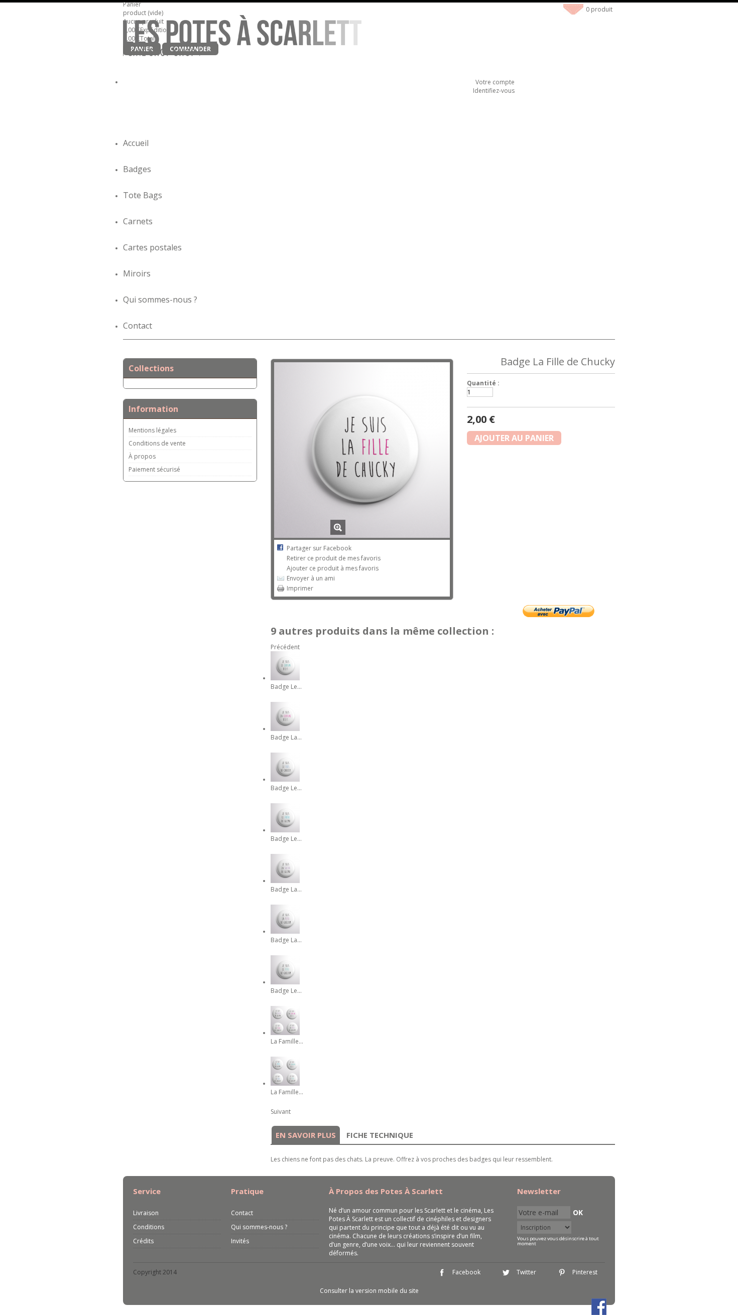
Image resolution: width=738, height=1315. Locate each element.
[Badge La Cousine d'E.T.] (285, 728)
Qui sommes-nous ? (160, 299)
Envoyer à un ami (311, 578)
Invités (240, 1241)
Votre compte (495, 82)
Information (153, 408)
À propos (142, 456)
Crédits (143, 1241)
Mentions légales (152, 430)
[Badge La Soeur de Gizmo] (285, 880)
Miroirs (137, 273)
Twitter (526, 1272)
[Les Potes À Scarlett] (242, 37)
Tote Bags (142, 195)
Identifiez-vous (494, 90)
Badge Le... (286, 686)
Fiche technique (379, 1135)
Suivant (281, 1111)
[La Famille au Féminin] (285, 1033)
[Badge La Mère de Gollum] (285, 931)
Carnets (138, 221)
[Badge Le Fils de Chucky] (285, 779)
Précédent (285, 647)
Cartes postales (152, 247)
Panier (133, 4)
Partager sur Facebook (319, 548)
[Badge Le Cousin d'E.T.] (285, 678)
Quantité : (483, 383)
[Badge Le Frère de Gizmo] (285, 830)
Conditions (148, 1227)
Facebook (466, 1272)
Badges (137, 169)
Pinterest (584, 1272)
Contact (137, 325)
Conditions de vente (157, 443)
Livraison (146, 1213)
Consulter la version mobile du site (369, 1290)
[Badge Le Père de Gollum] (285, 982)
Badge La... (286, 737)
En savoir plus (306, 1135)
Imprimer (300, 588)
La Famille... (287, 1041)
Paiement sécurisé (154, 469)
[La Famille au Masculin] (285, 1083)
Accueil (136, 143)
